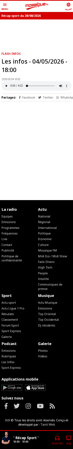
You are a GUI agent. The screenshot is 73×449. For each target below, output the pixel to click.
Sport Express (11, 331)
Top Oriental (47, 314)
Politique (44, 233)
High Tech (45, 267)
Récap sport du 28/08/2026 (21, 16)
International (47, 228)
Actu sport (8, 303)
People (43, 273)
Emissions (8, 222)
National (44, 216)
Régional (44, 222)
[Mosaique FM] (36, 6)
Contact (6, 245)
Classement (9, 320)
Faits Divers (46, 262)
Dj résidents (46, 325)
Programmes (10, 228)
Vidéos (42, 356)
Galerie (6, 337)
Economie (44, 239)
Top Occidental (48, 320)
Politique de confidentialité (11, 258)
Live (4, 239)
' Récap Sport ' (26, 437)
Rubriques (8, 356)
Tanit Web (47, 424)
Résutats (7, 314)
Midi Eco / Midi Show (52, 256)
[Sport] (5, 438)
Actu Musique (47, 303)
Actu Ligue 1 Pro (12, 308)
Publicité (7, 250)
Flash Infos (11, 54)
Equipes (7, 216)
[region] (36, 146)
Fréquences (9, 233)
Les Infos (7, 362)
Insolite (43, 279)
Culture (43, 245)
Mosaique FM (47, 250)
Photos (43, 351)
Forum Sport (10, 325)
